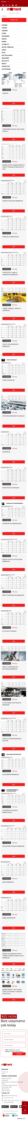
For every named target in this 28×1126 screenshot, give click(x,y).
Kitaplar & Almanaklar (9, 1076)
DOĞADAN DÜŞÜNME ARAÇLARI (9, 1085)
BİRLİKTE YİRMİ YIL (6, 1091)
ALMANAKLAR (5, 1080)
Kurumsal (5, 1069)
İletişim (3, 1073)
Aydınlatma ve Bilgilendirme (10, 1113)
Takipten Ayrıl (14, 20)
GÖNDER (19, 1054)
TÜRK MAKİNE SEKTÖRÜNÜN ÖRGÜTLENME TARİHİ (12, 1082)
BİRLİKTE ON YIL (5, 1089)
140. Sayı (14, 90)
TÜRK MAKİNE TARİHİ (7, 1087)
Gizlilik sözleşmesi (9, 1050)
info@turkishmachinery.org (10, 1095)
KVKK (3, 1113)
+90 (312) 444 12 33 (8, 1098)
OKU (13, 103)
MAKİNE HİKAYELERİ (6, 1078)
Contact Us (5, 1093)
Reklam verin (5, 1072)
